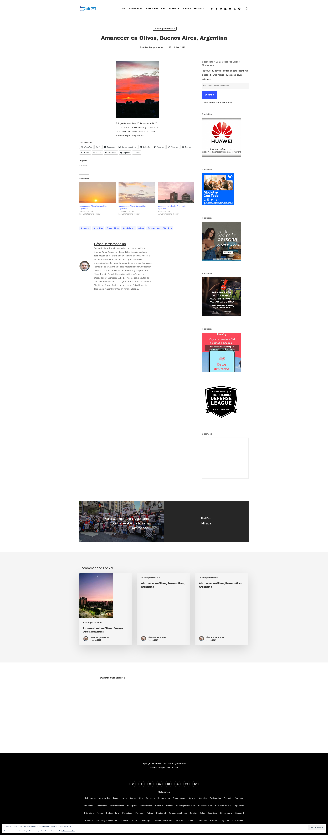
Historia (159, 806)
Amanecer (85, 228)
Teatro (134, 820)
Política (149, 813)
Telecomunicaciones (162, 820)
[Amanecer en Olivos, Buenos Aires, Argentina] (97, 192)
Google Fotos (128, 228)
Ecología (228, 798)
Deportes (202, 798)
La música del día (223, 806)
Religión (193, 813)
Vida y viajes (237, 820)
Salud (202, 813)
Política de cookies (68, 831)
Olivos (141, 228)
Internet (169, 806)
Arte (124, 798)
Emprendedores (117, 806)
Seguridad (212, 813)
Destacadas (215, 798)
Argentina (98, 228)
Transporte (201, 820)
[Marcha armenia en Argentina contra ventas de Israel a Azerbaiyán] (121, 521)
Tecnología (145, 820)
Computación (164, 798)
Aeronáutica (104, 798)
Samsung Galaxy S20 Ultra (160, 228)
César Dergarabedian (153, 47)
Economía (238, 798)
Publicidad (161, 813)
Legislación (239, 806)
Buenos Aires (113, 228)
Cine (141, 798)
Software (89, 820)
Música (100, 813)
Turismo (213, 820)
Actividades (90, 798)
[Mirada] (206, 521)
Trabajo (189, 820)
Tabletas (124, 820)
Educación (89, 806)
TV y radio (224, 820)
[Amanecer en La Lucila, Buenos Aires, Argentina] (176, 192)
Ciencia (133, 798)
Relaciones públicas (178, 813)
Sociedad (239, 813)
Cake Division (171, 767)
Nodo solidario (112, 813)
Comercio (150, 798)
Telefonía (179, 820)
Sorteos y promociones (106, 820)
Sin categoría (226, 813)
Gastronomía (146, 806)
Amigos (116, 798)
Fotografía (132, 806)
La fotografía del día (164, 28)
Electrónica (101, 806)
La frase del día (205, 806)
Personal (139, 813)
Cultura (192, 798)
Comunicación (179, 798)
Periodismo (127, 813)
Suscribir (209, 95)
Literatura (89, 813)
